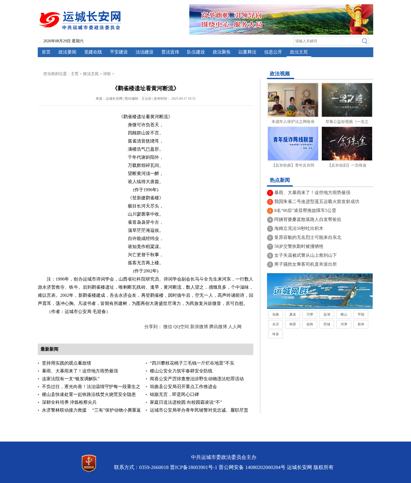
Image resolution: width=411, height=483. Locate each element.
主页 (75, 74)
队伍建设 (196, 52)
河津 (344, 324)
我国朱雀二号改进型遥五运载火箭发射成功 (316, 201)
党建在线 (93, 52)
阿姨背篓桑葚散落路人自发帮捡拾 (307, 219)
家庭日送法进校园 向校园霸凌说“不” (186, 402)
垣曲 (275, 314)
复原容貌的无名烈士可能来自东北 (307, 237)
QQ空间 (181, 326)
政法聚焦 (222, 52)
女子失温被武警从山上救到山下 (305, 255)
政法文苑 (299, 52)
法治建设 (144, 52)
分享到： (153, 326)
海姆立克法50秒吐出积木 (298, 228)
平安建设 (119, 52)
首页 (46, 52)
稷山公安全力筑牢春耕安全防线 (181, 370)
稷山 (344, 314)
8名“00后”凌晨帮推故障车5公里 (305, 210)
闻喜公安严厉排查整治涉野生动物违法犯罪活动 (197, 378)
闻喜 (292, 324)
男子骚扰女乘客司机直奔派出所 (305, 264)
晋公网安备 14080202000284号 (252, 467)
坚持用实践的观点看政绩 (66, 363)
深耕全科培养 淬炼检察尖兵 (69, 402)
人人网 (235, 326)
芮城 (326, 324)
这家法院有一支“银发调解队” (71, 378)
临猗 (309, 324)
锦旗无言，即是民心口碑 (174, 394)
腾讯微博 (218, 326)
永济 (275, 324)
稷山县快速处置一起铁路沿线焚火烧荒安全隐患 (89, 394)
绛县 (275, 334)
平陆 (361, 314)
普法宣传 (170, 52)
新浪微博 (199, 326)
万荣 (309, 314)
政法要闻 (67, 52)
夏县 (292, 314)
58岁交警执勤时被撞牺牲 (298, 246)
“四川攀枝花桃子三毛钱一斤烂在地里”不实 (192, 363)
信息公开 (273, 52)
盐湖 (326, 314)
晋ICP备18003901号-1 (193, 467)
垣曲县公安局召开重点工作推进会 (183, 386)
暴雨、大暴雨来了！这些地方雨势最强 (80, 370)
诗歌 (107, 74)
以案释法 (247, 52)
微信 (167, 326)
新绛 (361, 324)
